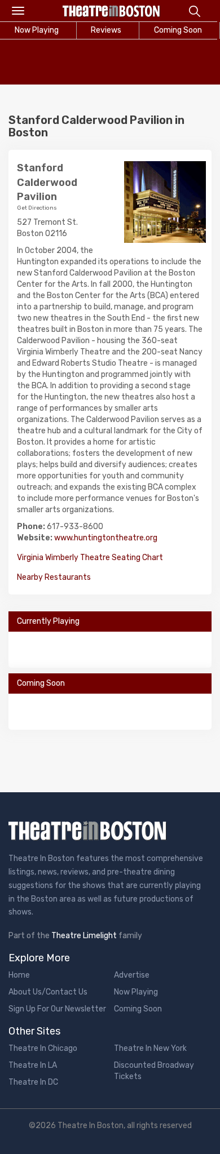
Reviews (106, 30)
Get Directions (37, 208)
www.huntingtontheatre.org (105, 538)
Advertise (131, 975)
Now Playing (136, 992)
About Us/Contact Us (47, 992)
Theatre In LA (32, 1065)
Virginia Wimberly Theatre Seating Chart (90, 557)
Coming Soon (178, 30)
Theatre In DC (33, 1082)
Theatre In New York (150, 1048)
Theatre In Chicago (42, 1048)
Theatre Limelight (84, 935)
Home (19, 975)
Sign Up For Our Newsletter (57, 1009)
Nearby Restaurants (54, 577)
